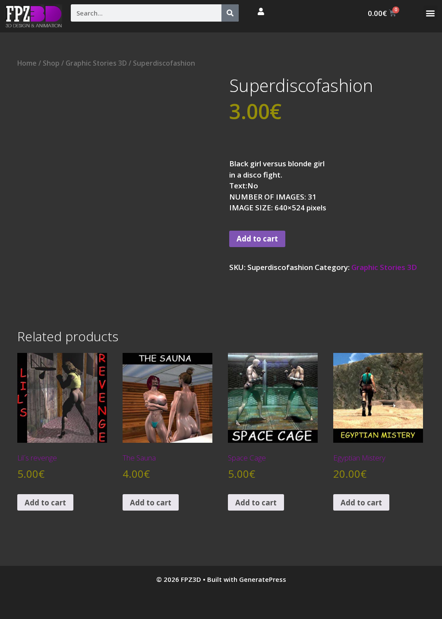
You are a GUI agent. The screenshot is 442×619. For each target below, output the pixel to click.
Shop (51, 63)
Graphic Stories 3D (96, 63)
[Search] (230, 13)
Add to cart (257, 239)
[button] (430, 13)
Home (27, 63)
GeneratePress (262, 579)
